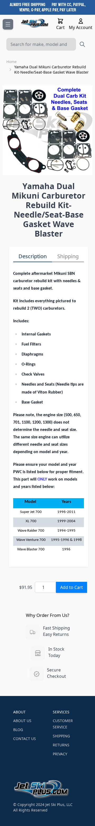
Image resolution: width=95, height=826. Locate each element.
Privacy (60, 753)
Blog (18, 729)
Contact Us (24, 738)
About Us (22, 720)
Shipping (68, 256)
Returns (61, 744)
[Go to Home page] (34, 23)
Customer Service (63, 723)
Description (32, 256)
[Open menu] (8, 24)
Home (11, 61)
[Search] (82, 44)
